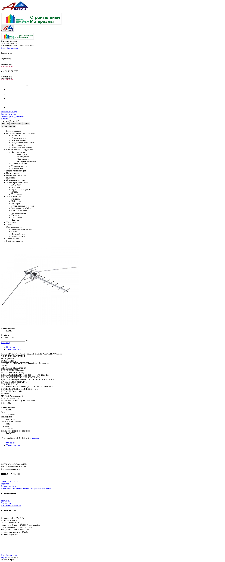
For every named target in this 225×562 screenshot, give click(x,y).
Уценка (26, 124)
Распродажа (16, 124)
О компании (6, 503)
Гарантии (10, 103)
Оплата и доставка (9, 481)
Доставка (10, 98)
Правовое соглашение (11, 505)
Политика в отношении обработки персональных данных (26, 488)
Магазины (5, 501)
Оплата (9, 94)
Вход (3, 48)
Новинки (5, 124)
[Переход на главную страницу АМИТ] (14, 11)
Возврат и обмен (8, 486)
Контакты (10, 107)
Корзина (4, 557)
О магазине (11, 89)
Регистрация (12, 48)
